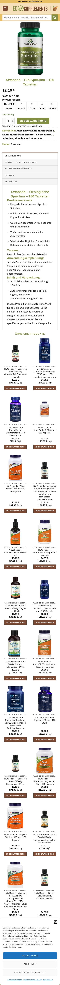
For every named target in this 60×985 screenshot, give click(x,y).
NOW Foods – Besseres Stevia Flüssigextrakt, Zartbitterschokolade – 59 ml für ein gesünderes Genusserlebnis (44, 493)
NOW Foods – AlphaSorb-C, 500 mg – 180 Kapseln (45, 430)
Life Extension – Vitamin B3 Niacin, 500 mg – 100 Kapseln (45, 608)
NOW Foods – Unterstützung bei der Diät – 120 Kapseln (44, 781)
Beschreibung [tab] (13, 155)
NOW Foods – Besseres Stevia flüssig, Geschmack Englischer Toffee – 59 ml (44, 838)
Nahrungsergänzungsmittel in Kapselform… (27, 134)
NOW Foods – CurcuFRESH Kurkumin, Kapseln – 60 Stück (44, 664)
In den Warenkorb (33, 120)
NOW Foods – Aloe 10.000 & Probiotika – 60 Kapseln (15, 489)
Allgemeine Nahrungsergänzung (35, 130)
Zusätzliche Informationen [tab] (20, 162)
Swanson (16, 144)
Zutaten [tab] (9, 175)
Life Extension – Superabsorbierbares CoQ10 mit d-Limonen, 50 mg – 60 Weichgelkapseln (15, 723)
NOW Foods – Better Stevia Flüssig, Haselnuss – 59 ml (44, 896)
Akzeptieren (30, 955)
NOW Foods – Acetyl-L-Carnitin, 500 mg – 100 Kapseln (15, 837)
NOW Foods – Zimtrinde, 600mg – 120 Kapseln (44, 553)
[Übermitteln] (55, 17)
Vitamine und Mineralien (28, 138)
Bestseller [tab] (11, 181)
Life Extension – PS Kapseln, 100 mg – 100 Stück (45, 720)
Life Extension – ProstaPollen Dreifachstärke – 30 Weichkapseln (15, 431)
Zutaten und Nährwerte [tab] (18, 168)
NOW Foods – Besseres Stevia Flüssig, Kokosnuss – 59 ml (15, 781)
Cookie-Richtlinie (15, 979)
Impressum (48, 979)
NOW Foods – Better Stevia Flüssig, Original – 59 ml (15, 608)
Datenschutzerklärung (32, 979)
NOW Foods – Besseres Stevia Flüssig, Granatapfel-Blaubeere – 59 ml (15, 373)
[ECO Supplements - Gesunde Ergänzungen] (30, 8)
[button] (55, 921)
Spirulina (7, 138)
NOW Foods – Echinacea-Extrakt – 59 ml (15, 553)
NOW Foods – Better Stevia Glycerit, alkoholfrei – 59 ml (15, 664)
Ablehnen (30, 963)
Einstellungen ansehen (30, 972)
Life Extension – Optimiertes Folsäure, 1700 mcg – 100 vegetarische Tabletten (45, 373)
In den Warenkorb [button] (15, 388)
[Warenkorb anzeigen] (55, 8)
